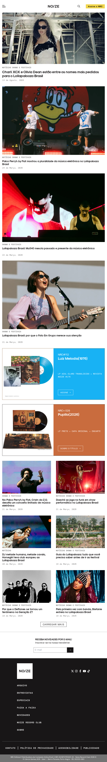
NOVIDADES (23, 715)
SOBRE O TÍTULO (69, 448)
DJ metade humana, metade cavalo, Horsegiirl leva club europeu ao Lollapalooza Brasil (23, 557)
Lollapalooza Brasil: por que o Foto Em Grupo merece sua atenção (42, 335)
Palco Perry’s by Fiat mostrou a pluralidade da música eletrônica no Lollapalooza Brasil (50, 162)
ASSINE (64, 392)
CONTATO (10, 748)
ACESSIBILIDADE (68, 748)
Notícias (6, 67)
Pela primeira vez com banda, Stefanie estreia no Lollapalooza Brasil (79, 610)
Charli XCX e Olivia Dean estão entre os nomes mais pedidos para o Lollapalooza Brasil (50, 74)
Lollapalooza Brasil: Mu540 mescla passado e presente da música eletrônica (48, 248)
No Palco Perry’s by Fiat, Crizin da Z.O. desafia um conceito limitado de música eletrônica (26, 502)
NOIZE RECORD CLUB (29, 722)
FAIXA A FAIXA (26, 707)
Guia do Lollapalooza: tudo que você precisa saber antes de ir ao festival (78, 556)
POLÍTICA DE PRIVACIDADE (37, 748)
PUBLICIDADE (91, 748)
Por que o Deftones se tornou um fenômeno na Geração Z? (22, 610)
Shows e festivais (21, 67)
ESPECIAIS (23, 700)
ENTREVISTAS (25, 693)
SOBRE (20, 730)
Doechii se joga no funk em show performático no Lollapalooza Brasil (77, 501)
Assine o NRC (95, 6)
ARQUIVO (22, 685)
